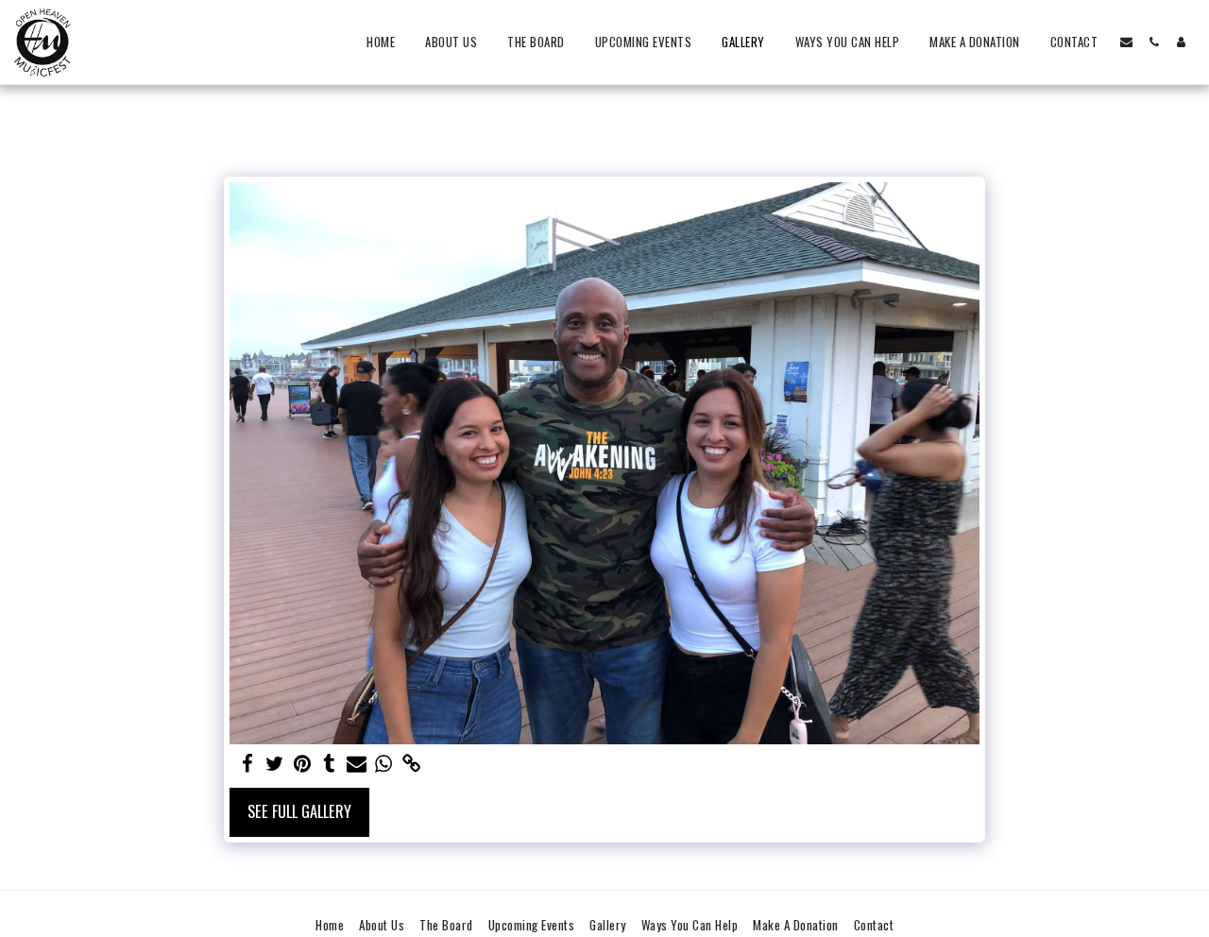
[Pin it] (302, 764)
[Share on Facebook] (247, 764)
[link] (411, 764)
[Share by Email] (356, 764)
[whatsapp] (384, 764)
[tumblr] (329, 764)
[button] (1126, 42)
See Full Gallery (299, 811)
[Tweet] (274, 764)
